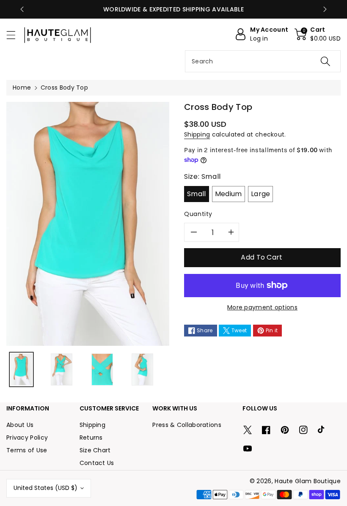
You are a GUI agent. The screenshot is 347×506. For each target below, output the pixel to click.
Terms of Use (26, 450)
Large (260, 194)
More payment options (262, 307)
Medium (228, 194)
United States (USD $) (45, 488)
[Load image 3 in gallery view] (102, 369)
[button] (14, 35)
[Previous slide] (22, 9)
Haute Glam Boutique (308, 481)
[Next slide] (325, 9)
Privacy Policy (27, 437)
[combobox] (262, 61)
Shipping (197, 134)
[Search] (325, 61)
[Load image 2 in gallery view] (61, 369)
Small (196, 194)
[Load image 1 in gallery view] (21, 369)
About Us (19, 425)
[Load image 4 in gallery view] (142, 369)
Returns (91, 437)
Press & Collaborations (186, 425)
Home (22, 87)
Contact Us (97, 463)
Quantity (198, 214)
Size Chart (95, 450)
